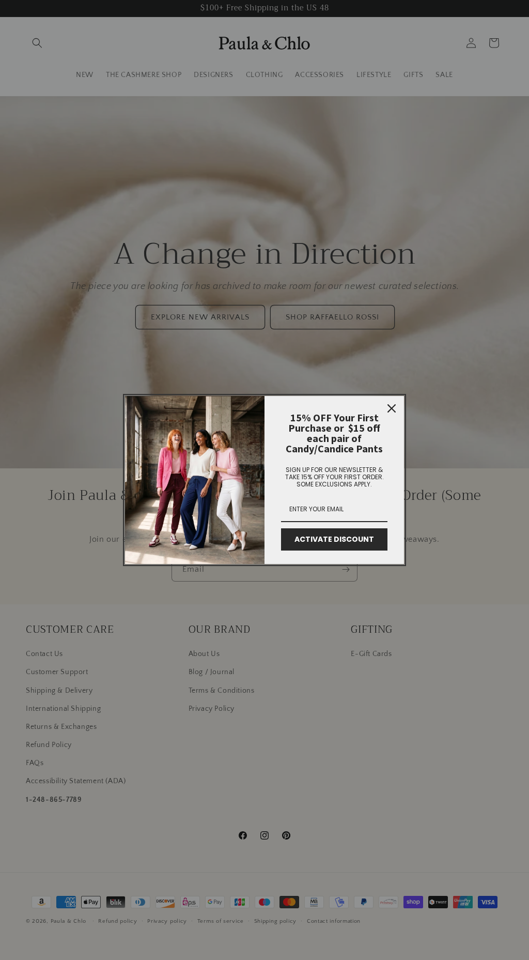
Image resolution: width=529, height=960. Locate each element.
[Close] (391, 408)
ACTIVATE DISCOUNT (334, 539)
